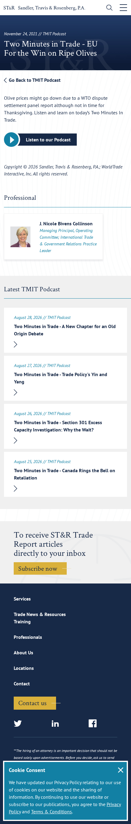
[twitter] (20, 724)
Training (22, 621)
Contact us (32, 702)
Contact (22, 683)
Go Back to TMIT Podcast (34, 80)
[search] (108, 8)
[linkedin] (57, 724)
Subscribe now (37, 568)
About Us (23, 652)
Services (22, 599)
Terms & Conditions (51, 811)
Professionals (28, 637)
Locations (24, 668)
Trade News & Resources (40, 614)
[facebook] (95, 724)
